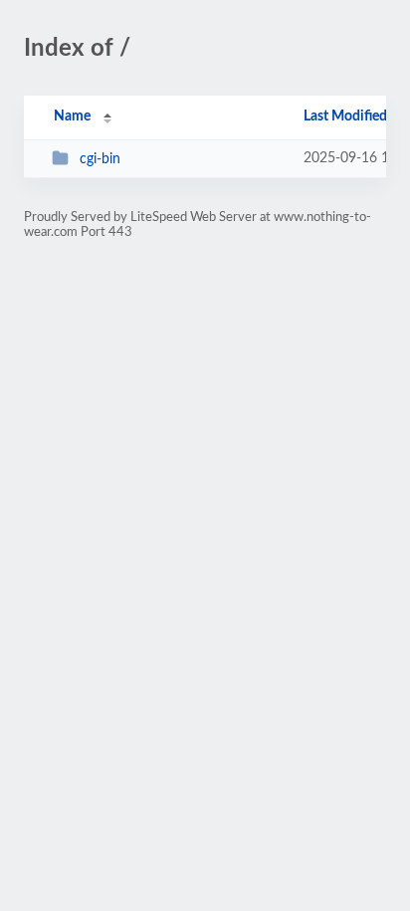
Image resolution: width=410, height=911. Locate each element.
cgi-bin (100, 159)
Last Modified (345, 116)
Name (72, 116)
